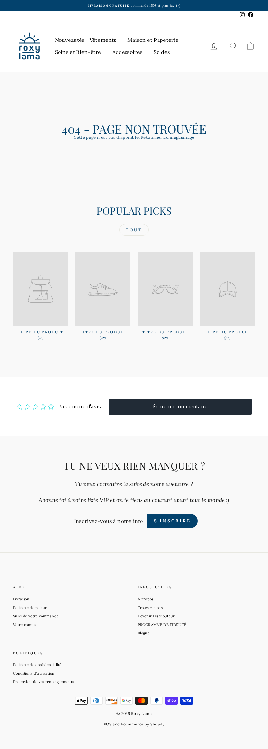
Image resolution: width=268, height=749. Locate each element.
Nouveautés (70, 40)
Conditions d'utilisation (34, 673)
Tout (134, 229)
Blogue (144, 633)
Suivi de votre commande (36, 616)
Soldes (162, 52)
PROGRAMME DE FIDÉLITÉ (162, 624)
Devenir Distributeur (156, 616)
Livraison (21, 599)
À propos (146, 599)
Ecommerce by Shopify (143, 724)
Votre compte (25, 624)
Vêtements (104, 40)
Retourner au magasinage (167, 137)
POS (108, 724)
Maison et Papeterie (152, 40)
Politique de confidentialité (37, 664)
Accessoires (128, 52)
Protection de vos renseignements (43, 681)
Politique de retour (30, 607)
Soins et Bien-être (79, 52)
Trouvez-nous (150, 607)
